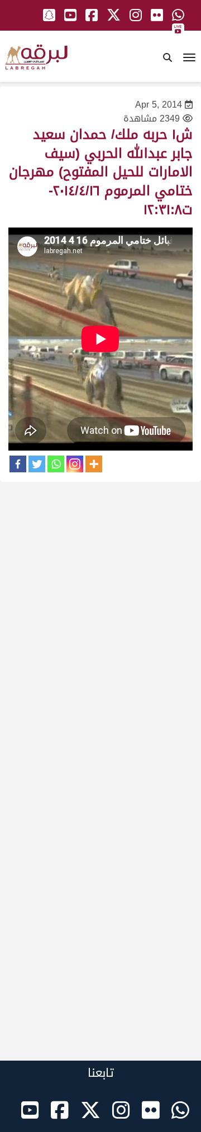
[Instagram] (74, 464)
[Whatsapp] (55, 464)
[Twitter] (36, 464)
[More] (93, 464)
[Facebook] (17, 464)
